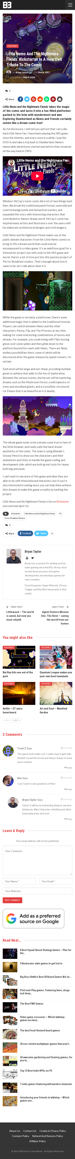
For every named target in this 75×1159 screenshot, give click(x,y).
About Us (14, 1130)
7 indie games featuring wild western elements (46, 1084)
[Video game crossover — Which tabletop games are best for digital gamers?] (10, 1021)
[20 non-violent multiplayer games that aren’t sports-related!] (10, 1047)
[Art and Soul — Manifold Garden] (56, 693)
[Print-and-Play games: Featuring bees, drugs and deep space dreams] (10, 994)
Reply (69, 767)
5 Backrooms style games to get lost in (41, 963)
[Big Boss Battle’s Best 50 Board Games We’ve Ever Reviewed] (10, 980)
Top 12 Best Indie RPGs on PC (36, 1070)
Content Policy (20, 1136)
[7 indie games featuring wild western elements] (10, 1088)
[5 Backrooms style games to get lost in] (10, 967)
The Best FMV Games (31, 1003)
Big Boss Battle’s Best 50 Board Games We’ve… (45, 976)
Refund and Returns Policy (47, 1136)
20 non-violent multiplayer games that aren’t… (45, 1043)
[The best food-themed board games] (10, 1034)
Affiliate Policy (37, 1141)
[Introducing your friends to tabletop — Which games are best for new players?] (10, 1101)
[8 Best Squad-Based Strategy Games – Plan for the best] (10, 954)
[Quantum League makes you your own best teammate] (56, 657)
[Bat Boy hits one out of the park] (19, 657)
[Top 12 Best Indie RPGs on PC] (10, 1074)
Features (12, 46)
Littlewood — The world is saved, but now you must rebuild (20, 615)
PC (60, 514)
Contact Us (29, 1130)
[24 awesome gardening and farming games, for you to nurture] (10, 1061)
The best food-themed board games (40, 1030)
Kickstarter (62, 501)
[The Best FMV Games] (10, 1007)
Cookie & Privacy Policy (53, 1130)
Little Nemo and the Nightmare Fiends (39, 514)
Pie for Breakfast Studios (15, 518)
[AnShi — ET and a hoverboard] (19, 693)
